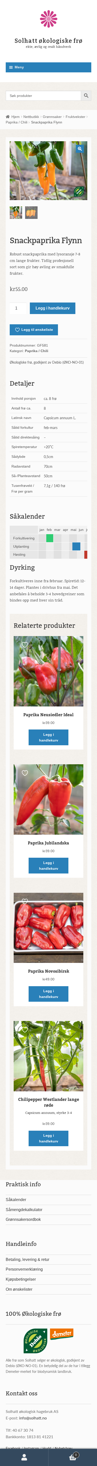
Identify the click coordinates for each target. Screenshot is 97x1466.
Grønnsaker (52, 117)
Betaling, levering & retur (27, 1259)
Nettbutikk (31, 117)
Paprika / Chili (16, 122)
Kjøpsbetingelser (21, 1279)
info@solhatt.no (33, 1418)
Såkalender (16, 1200)
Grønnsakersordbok (23, 1219)
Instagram (31, 1448)
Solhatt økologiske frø (49, 40)
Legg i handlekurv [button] (48, 737)
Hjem (15, 117)
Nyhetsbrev (63, 1448)
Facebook (13, 1448)
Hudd (47, 1448)
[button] (80, 149)
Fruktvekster (75, 117)
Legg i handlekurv (53, 308)
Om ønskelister (19, 1289)
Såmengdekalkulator (24, 1210)
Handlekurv (62, 1453)
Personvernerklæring (24, 1269)
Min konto (24, 1457)
